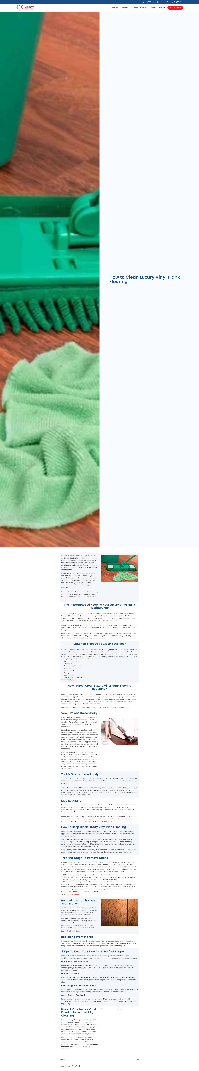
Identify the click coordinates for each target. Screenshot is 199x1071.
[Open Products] (128, 7)
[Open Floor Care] (148, 7)
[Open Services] (118, 7)
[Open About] (156, 7)
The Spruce (71, 680)
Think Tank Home (73, 931)
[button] (72, 1066)
